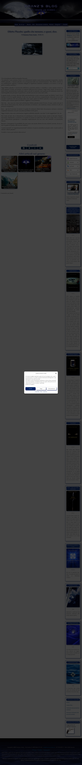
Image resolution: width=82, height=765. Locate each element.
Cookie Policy (37, 391)
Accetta (30, 388)
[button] (56, 373)
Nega (41, 388)
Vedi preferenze (51, 388)
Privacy (41, 391)
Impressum (45, 391)
